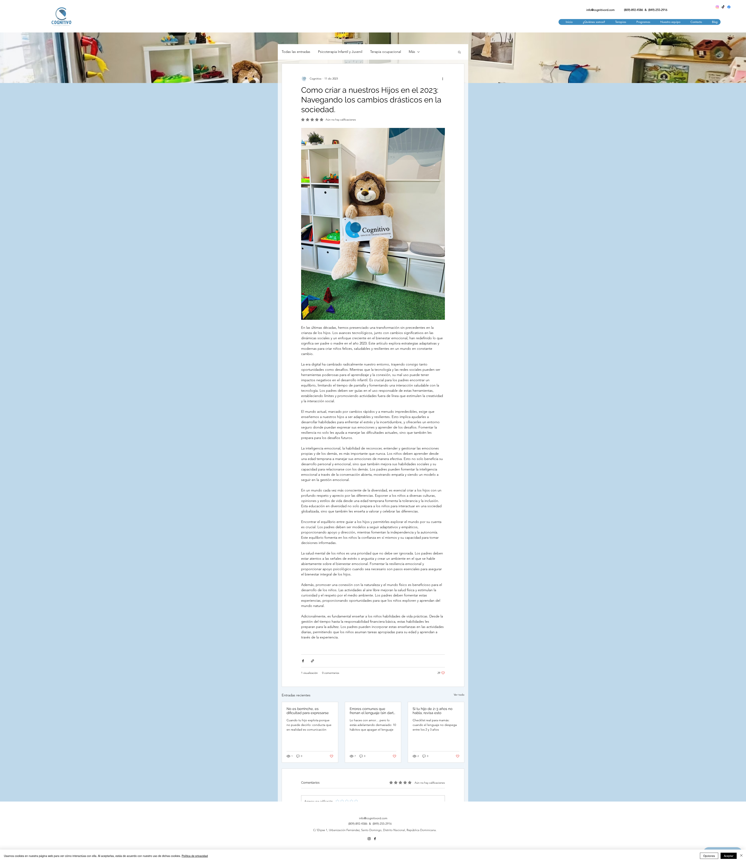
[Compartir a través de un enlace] (312, 661)
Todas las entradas (296, 52)
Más (412, 52)
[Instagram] (717, 7)
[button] (618, 22)
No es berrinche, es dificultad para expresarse (308, 711)
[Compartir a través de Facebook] (303, 661)
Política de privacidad (195, 856)
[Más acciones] (442, 78)
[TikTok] (723, 7)
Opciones (709, 856)
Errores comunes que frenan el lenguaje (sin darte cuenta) (373, 711)
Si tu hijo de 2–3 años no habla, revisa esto (432, 711)
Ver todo (459, 694)
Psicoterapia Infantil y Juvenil (340, 52)
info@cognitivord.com (600, 10)
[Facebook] (729, 7)
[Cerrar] (741, 856)
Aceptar (728, 856)
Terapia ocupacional (385, 52)
